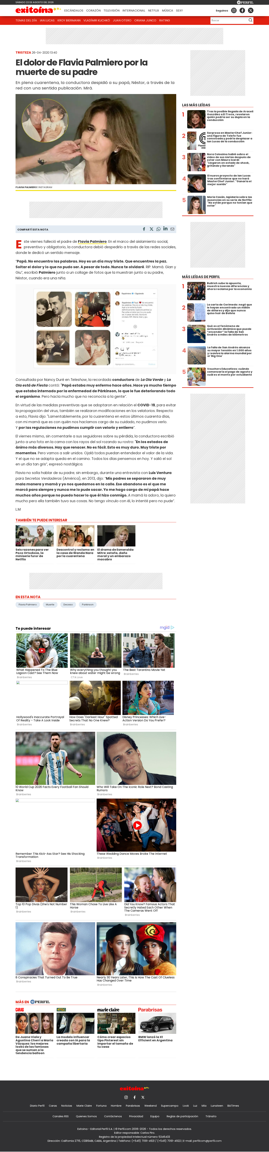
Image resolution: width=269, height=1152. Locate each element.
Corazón (93, 10)
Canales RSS (61, 1116)
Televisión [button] (111, 10)
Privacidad (136, 1116)
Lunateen (217, 1106)
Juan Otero (122, 20)
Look (186, 1106)
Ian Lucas (47, 20)
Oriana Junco (145, 20)
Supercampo (169, 1106)
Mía (204, 1106)
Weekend (150, 1106)
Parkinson (88, 604)
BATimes (233, 1106)
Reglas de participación (182, 1116)
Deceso (68, 604)
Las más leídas (196, 105)
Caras (53, 1106)
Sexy (179, 10)
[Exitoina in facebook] (242, 10)
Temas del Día (26, 20)
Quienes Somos (86, 1116)
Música (167, 10)
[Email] (172, 229)
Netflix (153, 10)
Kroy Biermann (69, 20)
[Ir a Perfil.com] (245, 3)
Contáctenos (113, 1116)
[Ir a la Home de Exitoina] (38, 10)
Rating (164, 20)
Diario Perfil (37, 1106)
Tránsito (211, 1116)
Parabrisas (133, 1106)
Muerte (50, 604)
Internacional (133, 10)
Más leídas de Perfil (201, 276)
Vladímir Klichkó (96, 20)
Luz (195, 1106)
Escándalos (73, 10)
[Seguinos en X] (250, 10)
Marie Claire (84, 1106)
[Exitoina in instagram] (234, 10)
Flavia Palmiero (28, 604)
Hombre (116, 1106)
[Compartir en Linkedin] (165, 229)
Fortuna (101, 1106)
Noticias (66, 1106)
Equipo (154, 1116)
